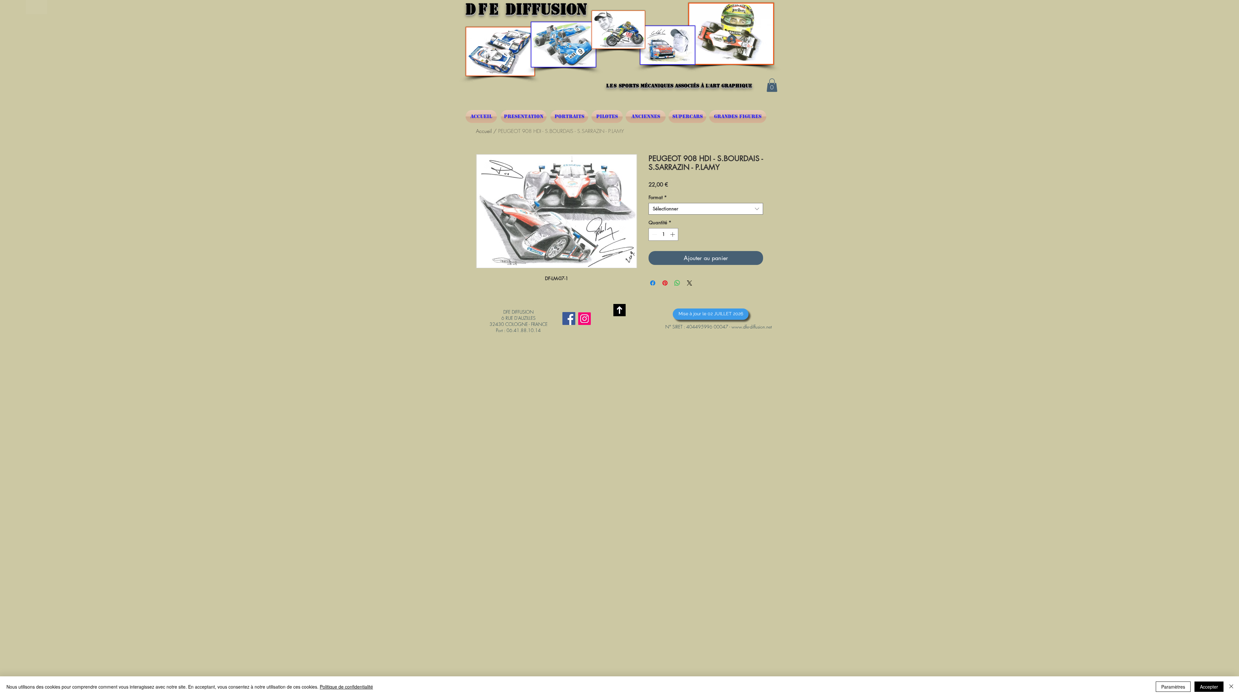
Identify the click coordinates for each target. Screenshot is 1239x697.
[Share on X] (689, 283)
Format (658, 197)
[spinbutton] (663, 234)
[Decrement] (654, 234)
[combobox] (706, 209)
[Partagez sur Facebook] (653, 283)
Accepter (1209, 686)
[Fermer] (1231, 687)
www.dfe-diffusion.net (751, 327)
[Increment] (673, 234)
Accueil (484, 131)
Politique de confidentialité (346, 686)
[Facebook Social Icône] (568, 318)
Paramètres (1173, 686)
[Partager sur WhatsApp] (677, 283)
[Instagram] (584, 318)
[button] (772, 85)
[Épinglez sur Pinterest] (665, 283)
